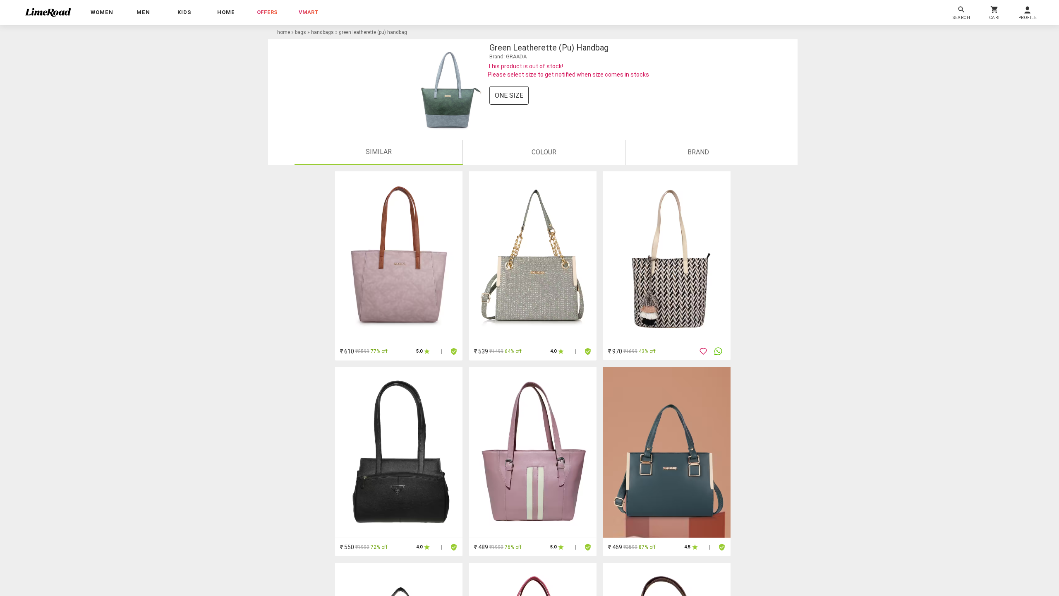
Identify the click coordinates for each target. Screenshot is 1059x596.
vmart (309, 12)
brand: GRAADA (508, 56)
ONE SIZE (509, 95)
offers (267, 12)
